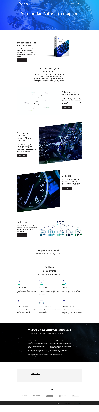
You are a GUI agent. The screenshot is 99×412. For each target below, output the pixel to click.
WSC (25, 403)
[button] (22, 60)
